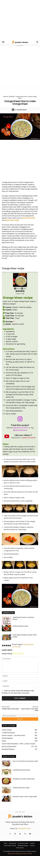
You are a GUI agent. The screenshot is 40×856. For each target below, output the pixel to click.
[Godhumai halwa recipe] (6, 628)
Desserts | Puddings (9, 96)
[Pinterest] (25, 834)
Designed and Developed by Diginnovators (20, 853)
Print (18, 289)
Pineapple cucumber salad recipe (24, 779)
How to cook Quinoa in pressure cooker (25, 761)
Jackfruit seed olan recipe (21, 788)
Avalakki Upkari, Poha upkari (10, 708)
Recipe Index (12, 843)
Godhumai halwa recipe (20, 626)
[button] (3, 42)
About (5, 843)
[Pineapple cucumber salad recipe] (6, 781)
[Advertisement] (20, 20)
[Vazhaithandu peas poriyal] (6, 772)
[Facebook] (10, 834)
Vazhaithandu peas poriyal (21, 770)
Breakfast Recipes (23, 845)
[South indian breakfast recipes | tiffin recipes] (6, 637)
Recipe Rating (7, 654)
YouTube (32, 845)
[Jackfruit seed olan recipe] (6, 790)
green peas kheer (28, 218)
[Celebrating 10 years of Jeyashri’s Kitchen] (6, 621)
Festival (32, 843)
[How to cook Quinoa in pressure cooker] (6, 763)
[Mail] (20, 834)
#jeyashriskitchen (20, 430)
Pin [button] (24, 289)
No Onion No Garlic (23, 843)
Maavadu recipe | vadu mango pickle (25, 796)
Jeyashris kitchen (28, 438)
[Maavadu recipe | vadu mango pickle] (6, 799)
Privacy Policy (20, 848)
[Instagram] (15, 834)
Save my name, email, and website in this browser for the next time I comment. (18, 692)
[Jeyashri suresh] (13, 109)
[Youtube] (30, 834)
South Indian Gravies (10, 845)
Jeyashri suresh (21, 109)
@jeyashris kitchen (20, 428)
